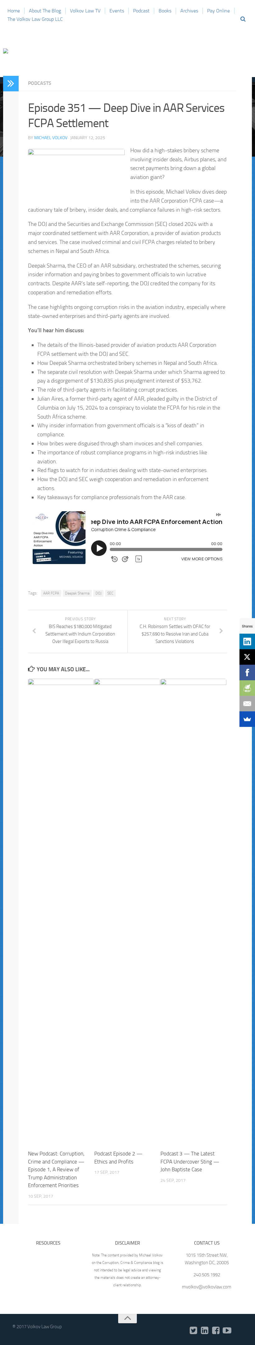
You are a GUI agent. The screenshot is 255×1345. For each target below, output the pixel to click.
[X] (247, 657)
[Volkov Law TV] (227, 1330)
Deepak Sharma (77, 593)
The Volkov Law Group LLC (35, 19)
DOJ (98, 593)
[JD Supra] (238, 1331)
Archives (189, 11)
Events (116, 11)
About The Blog (45, 11)
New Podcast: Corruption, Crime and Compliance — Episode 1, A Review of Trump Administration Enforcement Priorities (56, 1169)
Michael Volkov (50, 137)
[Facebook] (215, 1330)
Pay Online (218, 11)
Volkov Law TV (85, 11)
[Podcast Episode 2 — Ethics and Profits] (127, 912)
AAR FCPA (51, 593)
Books (165, 11)
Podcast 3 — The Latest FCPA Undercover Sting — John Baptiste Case (189, 1161)
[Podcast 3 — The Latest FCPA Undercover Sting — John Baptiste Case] (193, 912)
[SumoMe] (247, 719)
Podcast (141, 11)
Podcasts (39, 83)
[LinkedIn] (204, 1330)
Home (13, 11)
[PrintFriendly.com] (247, 688)
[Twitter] (193, 1330)
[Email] (247, 703)
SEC (110, 593)
